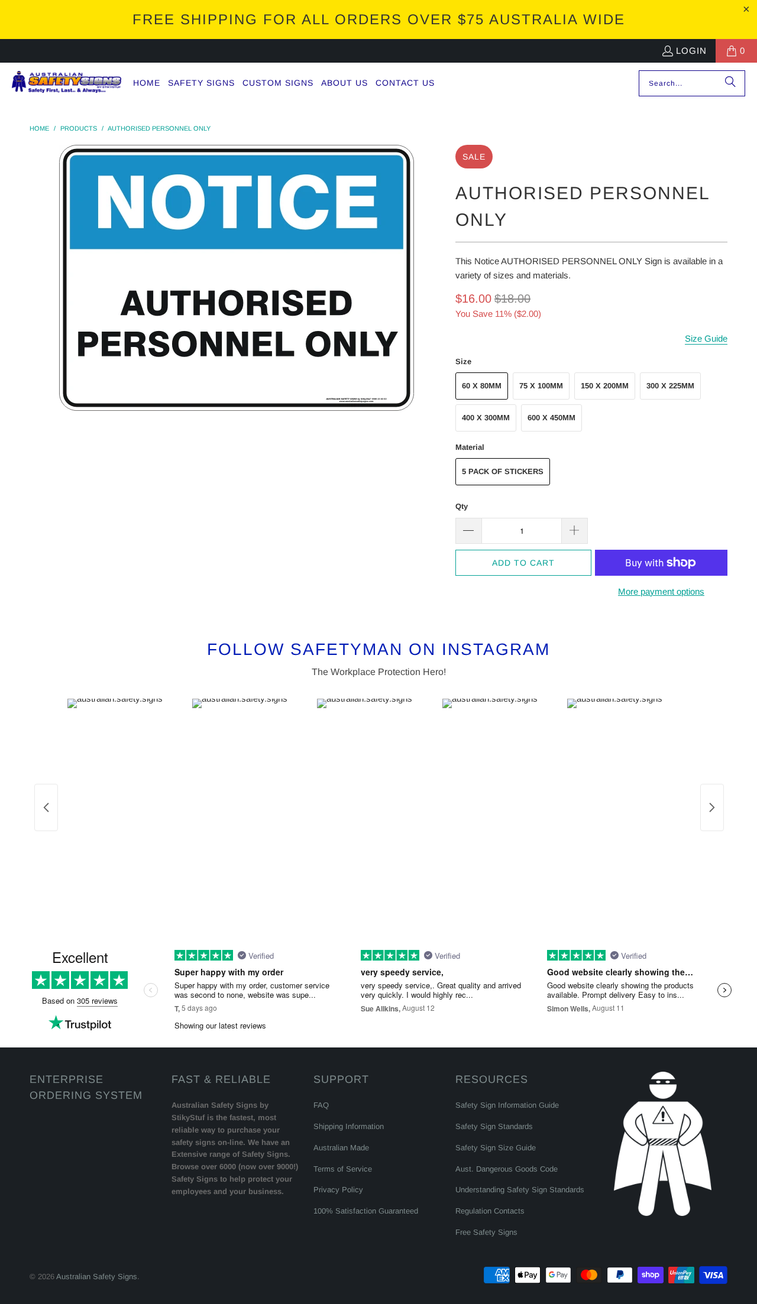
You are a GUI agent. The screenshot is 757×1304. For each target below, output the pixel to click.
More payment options (661, 591)
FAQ (321, 1105)
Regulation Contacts (490, 1210)
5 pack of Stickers (503, 471)
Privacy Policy (338, 1189)
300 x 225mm (670, 385)
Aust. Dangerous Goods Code (506, 1168)
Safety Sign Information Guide (507, 1105)
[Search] (730, 83)
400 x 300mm (486, 417)
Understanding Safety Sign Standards (519, 1189)
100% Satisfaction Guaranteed (365, 1210)
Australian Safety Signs (96, 1276)
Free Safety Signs (486, 1232)
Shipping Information (348, 1126)
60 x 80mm (482, 385)
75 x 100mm (541, 385)
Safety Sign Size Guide (495, 1147)
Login (691, 51)
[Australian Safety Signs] (66, 83)
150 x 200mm (605, 385)
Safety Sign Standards (494, 1126)
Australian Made (341, 1147)
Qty (461, 506)
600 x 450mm (551, 417)
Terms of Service (342, 1168)
